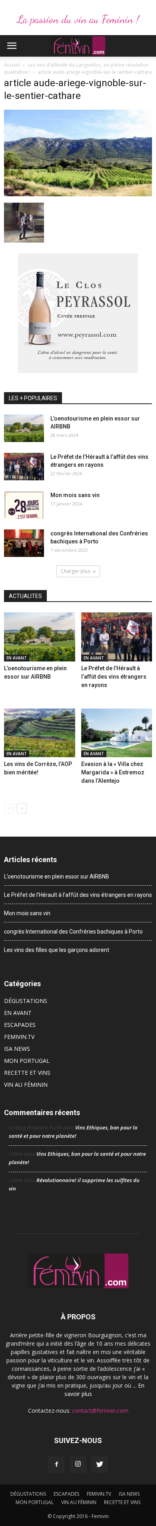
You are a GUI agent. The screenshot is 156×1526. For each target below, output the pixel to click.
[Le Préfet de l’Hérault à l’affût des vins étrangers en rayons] (24, 466)
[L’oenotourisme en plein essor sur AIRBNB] (24, 428)
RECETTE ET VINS (27, 1072)
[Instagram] (78, 1465)
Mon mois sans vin (75, 495)
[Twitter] (100, 1465)
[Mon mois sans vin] (24, 505)
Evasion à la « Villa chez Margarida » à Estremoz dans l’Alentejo (112, 772)
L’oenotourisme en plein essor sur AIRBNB (56, 876)
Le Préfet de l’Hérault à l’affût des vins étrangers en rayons (113, 676)
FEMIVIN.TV (19, 1036)
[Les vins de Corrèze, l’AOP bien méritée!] (39, 733)
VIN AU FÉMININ (26, 1084)
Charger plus (75, 571)
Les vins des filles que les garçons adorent (56, 950)
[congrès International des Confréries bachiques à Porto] (24, 543)
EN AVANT (16, 658)
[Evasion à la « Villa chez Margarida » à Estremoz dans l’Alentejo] (116, 733)
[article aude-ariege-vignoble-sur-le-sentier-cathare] (78, 194)
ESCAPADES (20, 1025)
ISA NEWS (17, 1048)
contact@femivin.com (100, 1410)
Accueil (12, 64)
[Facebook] (56, 1465)
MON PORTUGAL (27, 1060)
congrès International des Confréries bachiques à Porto (73, 931)
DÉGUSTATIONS (25, 1001)
